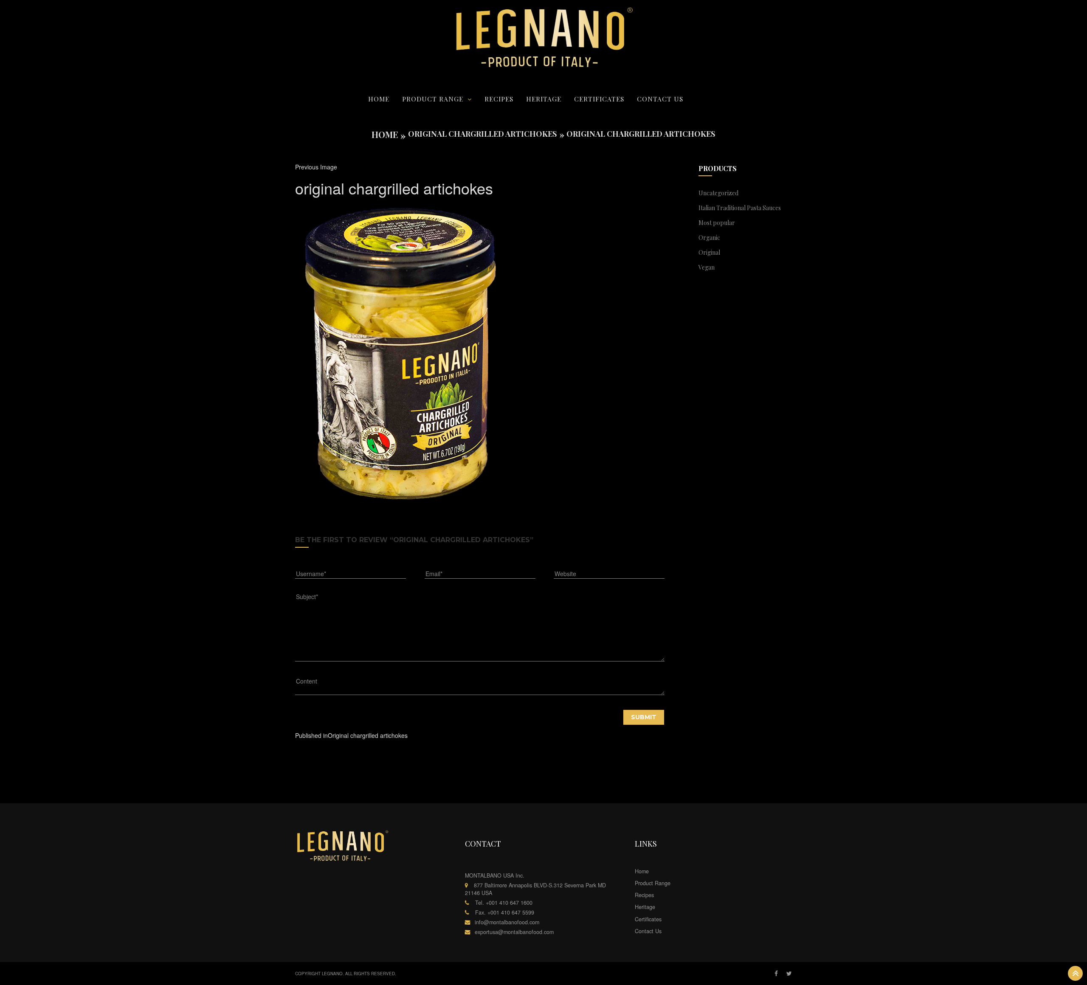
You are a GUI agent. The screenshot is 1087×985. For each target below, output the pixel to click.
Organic (709, 238)
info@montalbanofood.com (507, 922)
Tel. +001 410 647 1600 (503, 902)
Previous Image (316, 167)
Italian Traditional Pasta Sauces (739, 208)
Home (378, 98)
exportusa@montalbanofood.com (514, 932)
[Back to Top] (1075, 973)
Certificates (599, 98)
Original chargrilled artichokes (482, 133)
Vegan (706, 267)
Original (709, 252)
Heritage (543, 98)
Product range (432, 98)
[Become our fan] (776, 974)
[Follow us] (789, 974)
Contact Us (660, 98)
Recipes (498, 98)
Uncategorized (718, 193)
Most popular (716, 223)
